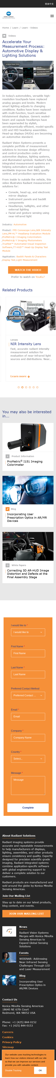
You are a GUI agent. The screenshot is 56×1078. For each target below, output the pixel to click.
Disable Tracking (13, 1070)
